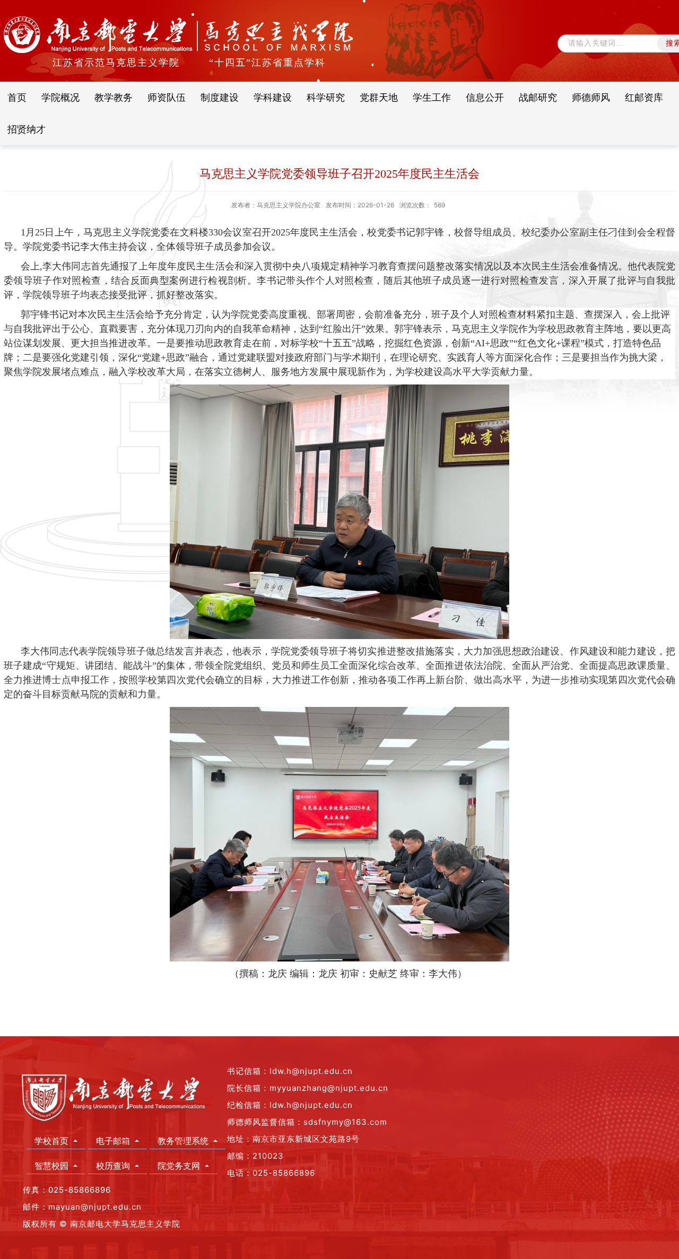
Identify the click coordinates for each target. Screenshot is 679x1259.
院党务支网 (180, 1165)
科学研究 (326, 97)
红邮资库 (644, 97)
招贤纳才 (26, 129)
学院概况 (60, 97)
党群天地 (379, 97)
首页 (17, 97)
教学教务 (113, 97)
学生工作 (432, 97)
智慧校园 (52, 1165)
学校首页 (52, 1140)
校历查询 (114, 1165)
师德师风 (591, 97)
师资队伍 (166, 97)
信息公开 (485, 97)
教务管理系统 (184, 1140)
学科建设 (273, 97)
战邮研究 (538, 97)
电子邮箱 (114, 1140)
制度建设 (220, 97)
